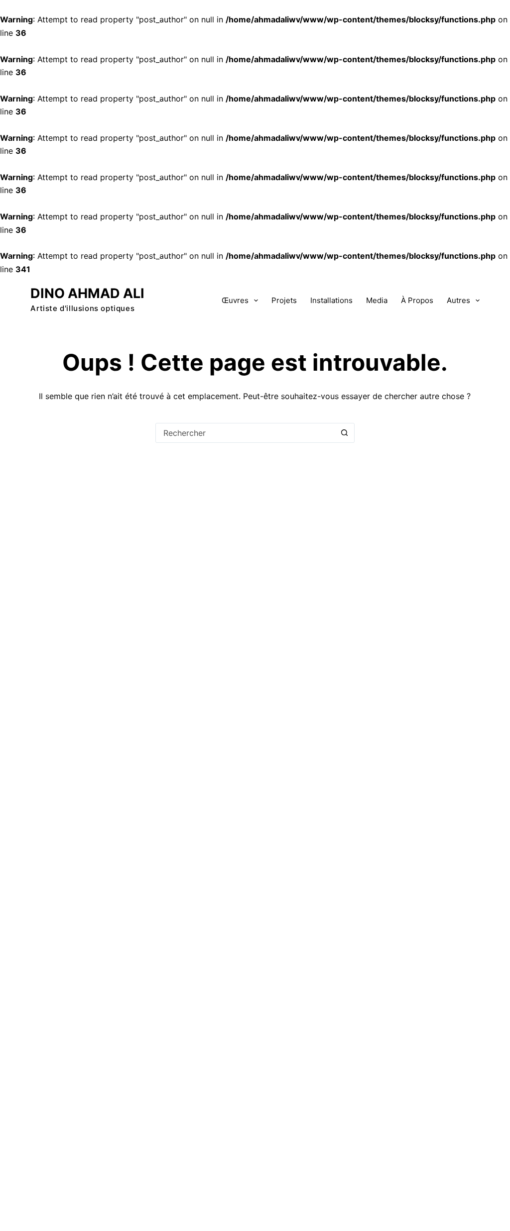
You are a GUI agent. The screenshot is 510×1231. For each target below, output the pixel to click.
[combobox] (245, 433)
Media (376, 300)
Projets (284, 300)
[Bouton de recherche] (344, 432)
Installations (331, 300)
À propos (417, 300)
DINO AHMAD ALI (87, 293)
